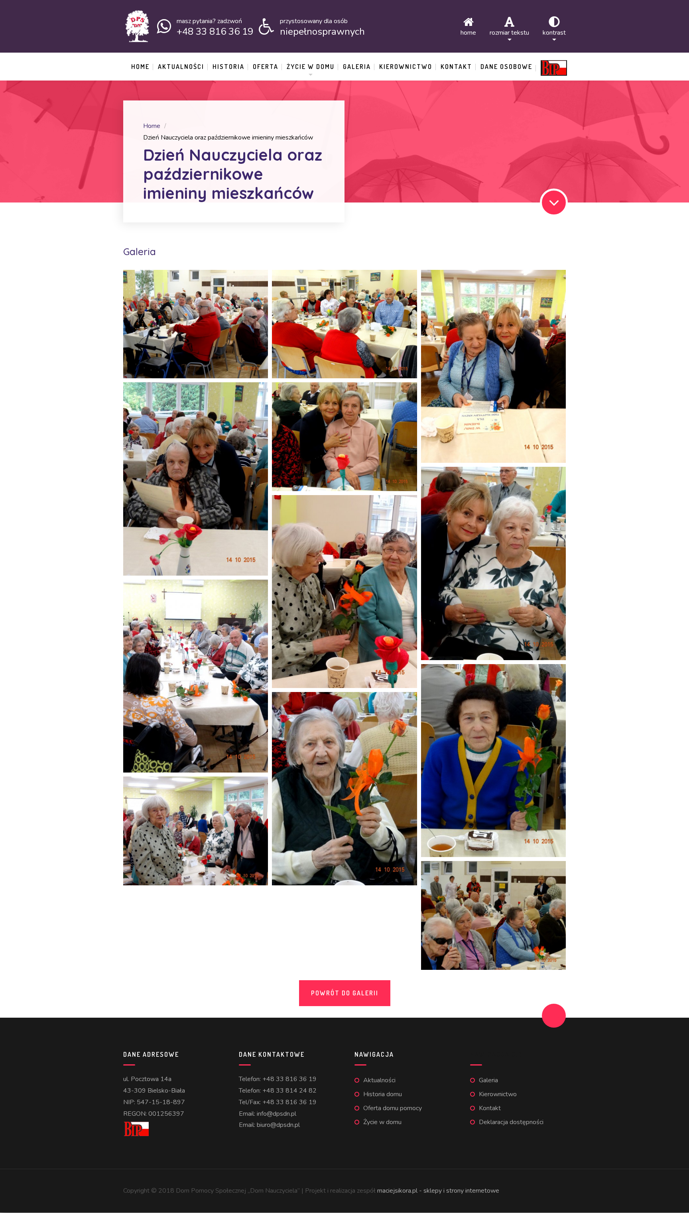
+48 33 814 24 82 (289, 1090)
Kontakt (456, 67)
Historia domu (382, 1094)
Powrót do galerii (344, 993)
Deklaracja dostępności (511, 1122)
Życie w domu (311, 67)
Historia (228, 67)
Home (468, 32)
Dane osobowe (506, 67)
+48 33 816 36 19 (289, 1079)
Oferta (265, 67)
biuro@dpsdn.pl (278, 1125)
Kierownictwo (405, 67)
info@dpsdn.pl (276, 1113)
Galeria (357, 67)
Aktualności (181, 67)
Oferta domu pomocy (392, 1108)
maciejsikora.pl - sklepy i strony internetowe (438, 1190)
